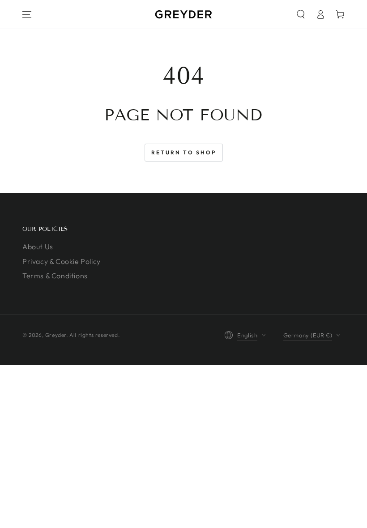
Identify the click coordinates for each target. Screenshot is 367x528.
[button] (301, 14)
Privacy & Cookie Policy (61, 261)
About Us (37, 246)
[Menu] (27, 14)
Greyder (55, 335)
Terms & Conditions (55, 275)
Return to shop (183, 152)
